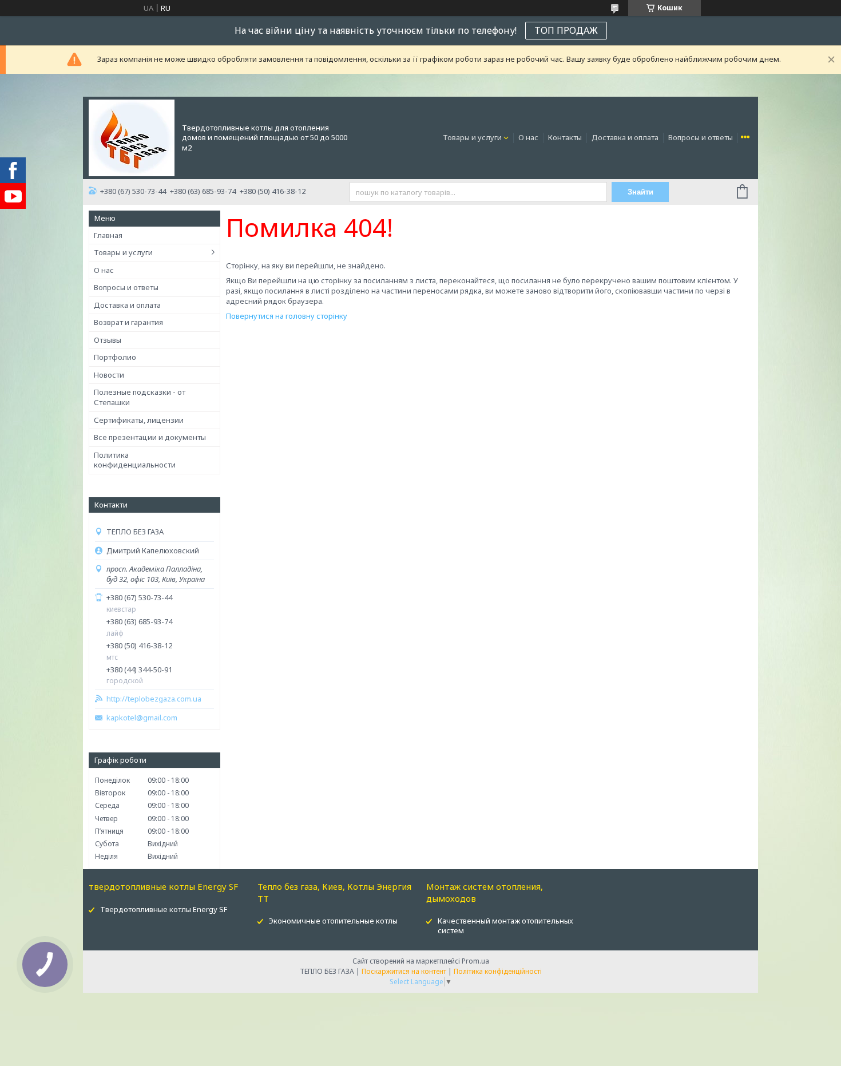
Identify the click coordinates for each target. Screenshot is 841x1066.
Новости (109, 375)
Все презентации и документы (150, 437)
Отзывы (107, 340)
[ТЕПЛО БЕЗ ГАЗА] (131, 137)
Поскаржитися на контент (404, 971)
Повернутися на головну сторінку (286, 316)
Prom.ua (475, 961)
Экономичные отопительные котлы (333, 921)
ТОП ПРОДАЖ (566, 30)
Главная (108, 235)
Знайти (640, 192)
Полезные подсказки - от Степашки (139, 397)
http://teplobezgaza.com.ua (153, 699)
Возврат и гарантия (128, 322)
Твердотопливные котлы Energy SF (163, 909)
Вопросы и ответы (700, 137)
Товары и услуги (472, 137)
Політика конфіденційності (498, 971)
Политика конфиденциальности (135, 460)
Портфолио (115, 357)
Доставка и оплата (625, 137)
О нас (528, 137)
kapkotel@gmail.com (141, 718)
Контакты (565, 137)
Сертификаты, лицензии (139, 420)
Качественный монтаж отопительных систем (505, 926)
